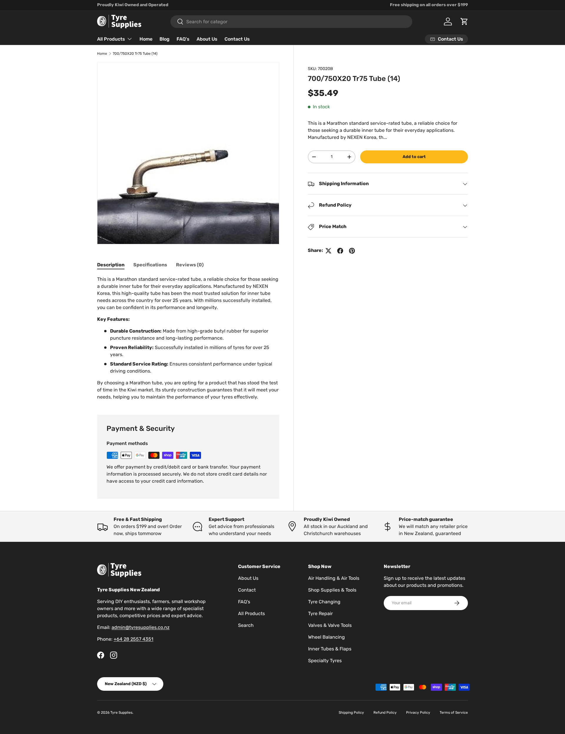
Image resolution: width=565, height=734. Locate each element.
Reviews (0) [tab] (190, 265)
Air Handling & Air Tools (333, 578)
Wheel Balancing (326, 637)
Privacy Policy (418, 712)
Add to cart (414, 156)
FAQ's (183, 39)
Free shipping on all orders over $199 (429, 4)
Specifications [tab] (150, 265)
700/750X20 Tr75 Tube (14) (135, 54)
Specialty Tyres (325, 660)
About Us (207, 39)
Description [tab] (110, 265)
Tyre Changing (324, 602)
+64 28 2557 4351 (133, 639)
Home (145, 39)
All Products (111, 39)
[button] (464, 21)
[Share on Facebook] (340, 251)
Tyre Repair (320, 613)
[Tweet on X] (328, 251)
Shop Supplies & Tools (332, 590)
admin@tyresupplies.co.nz (141, 627)
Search (246, 625)
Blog (164, 39)
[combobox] (291, 21)
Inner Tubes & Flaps (329, 649)
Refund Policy (385, 712)
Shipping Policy (351, 712)
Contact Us (237, 39)
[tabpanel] (188, 338)
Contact (247, 590)
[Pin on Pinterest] (352, 251)
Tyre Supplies (121, 712)
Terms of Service (454, 712)
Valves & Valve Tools (330, 625)
